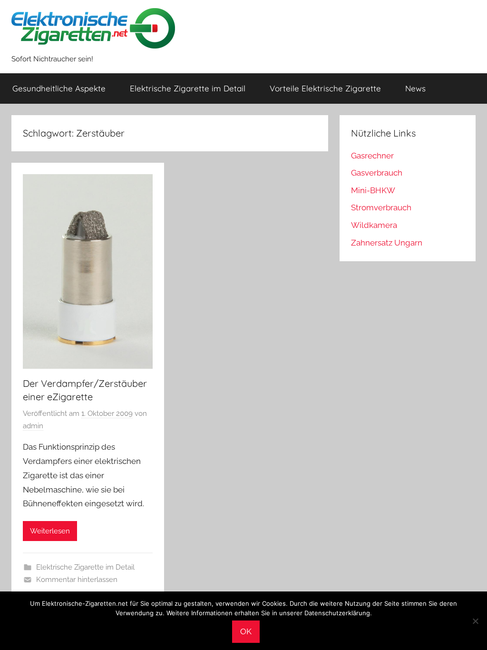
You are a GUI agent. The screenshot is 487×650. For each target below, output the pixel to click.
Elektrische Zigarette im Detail (187, 88)
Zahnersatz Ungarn (386, 242)
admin (33, 426)
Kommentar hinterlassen (76, 579)
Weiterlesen (50, 531)
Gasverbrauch (376, 172)
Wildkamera (374, 225)
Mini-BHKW (373, 190)
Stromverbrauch (381, 207)
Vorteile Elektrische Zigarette (325, 88)
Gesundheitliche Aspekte (59, 88)
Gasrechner (372, 155)
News (415, 88)
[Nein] (475, 621)
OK (246, 631)
